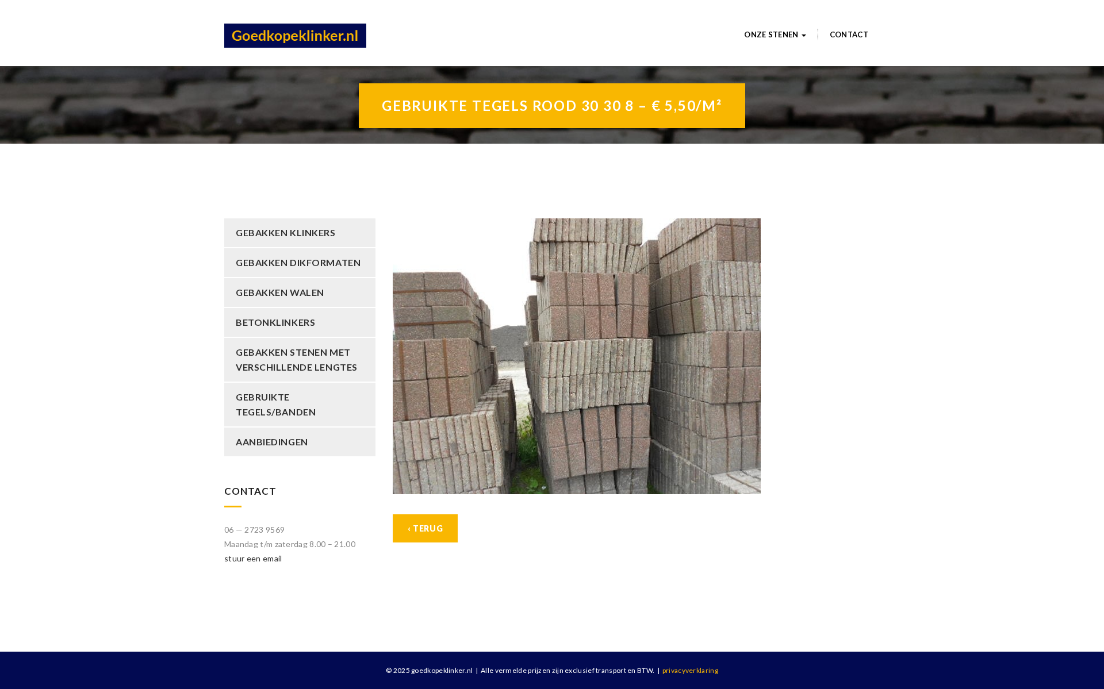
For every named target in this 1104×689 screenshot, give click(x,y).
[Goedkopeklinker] (295, 29)
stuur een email (253, 558)
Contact (849, 34)
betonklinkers (275, 322)
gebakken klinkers (286, 232)
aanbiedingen (272, 441)
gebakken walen (280, 292)
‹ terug (425, 528)
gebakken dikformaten (298, 262)
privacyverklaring (690, 670)
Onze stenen (772, 34)
